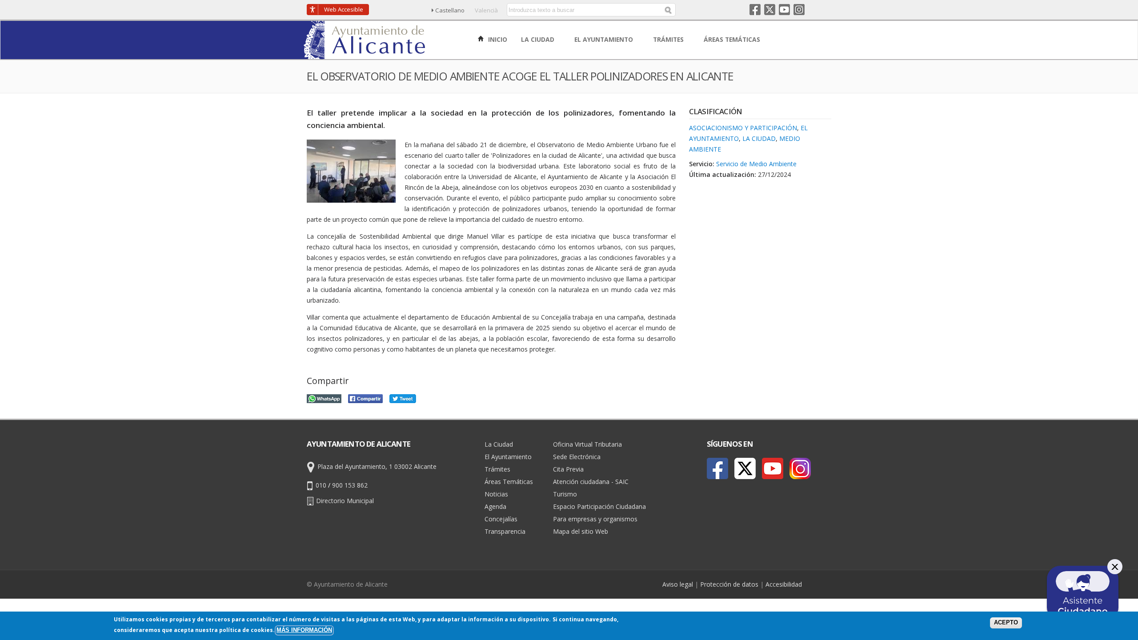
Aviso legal (677, 584)
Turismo (565, 494)
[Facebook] (717, 468)
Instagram (799, 9)
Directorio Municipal (345, 500)
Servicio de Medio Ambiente (756, 164)
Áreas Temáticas (509, 481)
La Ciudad (759, 138)
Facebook (755, 9)
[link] (365, 54)
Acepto (1006, 623)
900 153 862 (350, 485)
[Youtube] (772, 468)
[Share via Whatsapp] (324, 397)
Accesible (343, 9)
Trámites (497, 469)
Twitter (769, 9)
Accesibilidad (783, 584)
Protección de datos (729, 584)
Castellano (450, 10)
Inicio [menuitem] (496, 39)
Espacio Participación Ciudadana (599, 506)
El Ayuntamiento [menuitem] (604, 39)
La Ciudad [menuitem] (538, 39)
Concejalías (501, 519)
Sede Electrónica (577, 456)
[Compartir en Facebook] (365, 397)
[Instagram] (800, 468)
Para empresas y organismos (595, 519)
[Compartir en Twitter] (402, 397)
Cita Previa (568, 469)
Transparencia (505, 531)
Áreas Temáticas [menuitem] (733, 39)
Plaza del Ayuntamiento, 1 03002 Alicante (377, 466)
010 (321, 485)
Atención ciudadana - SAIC (591, 481)
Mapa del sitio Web (580, 531)
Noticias (496, 494)
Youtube (784, 9)
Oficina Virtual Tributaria (587, 444)
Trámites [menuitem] (669, 39)
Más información (304, 630)
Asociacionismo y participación (743, 128)
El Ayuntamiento (508, 456)
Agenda (495, 506)
